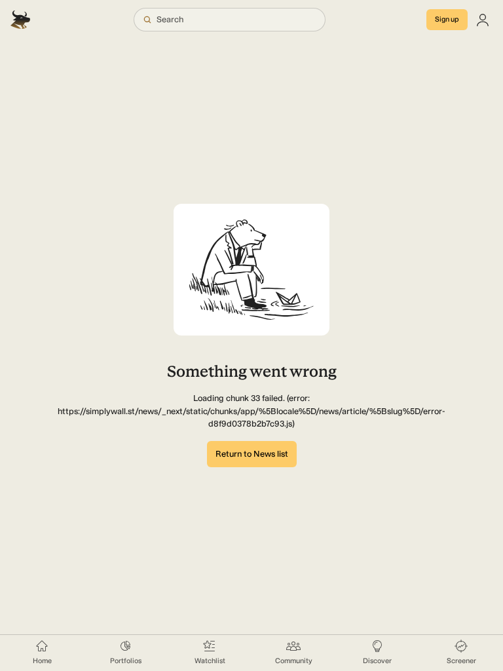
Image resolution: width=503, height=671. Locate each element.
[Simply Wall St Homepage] (21, 19)
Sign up (447, 19)
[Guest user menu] (483, 19)
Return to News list (251, 454)
